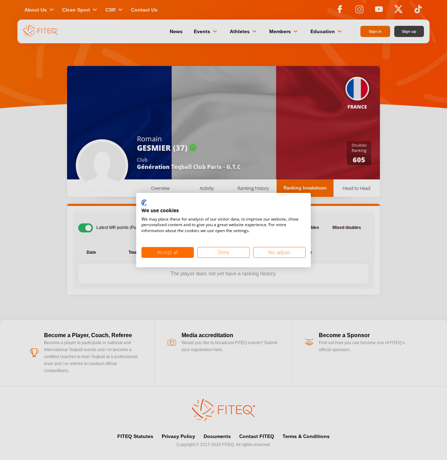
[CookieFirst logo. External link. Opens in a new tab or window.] (144, 203)
